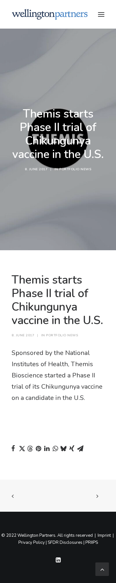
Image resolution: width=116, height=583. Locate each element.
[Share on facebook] (13, 448)
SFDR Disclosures (65, 542)
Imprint (104, 535)
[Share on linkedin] (47, 448)
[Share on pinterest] (38, 448)
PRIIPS (91, 542)
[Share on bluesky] (63, 448)
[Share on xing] (72, 448)
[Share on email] (80, 448)
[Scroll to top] (102, 568)
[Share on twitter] (21, 448)
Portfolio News (75, 169)
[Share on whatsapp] (55, 448)
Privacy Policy (31, 542)
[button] (101, 14)
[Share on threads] (30, 449)
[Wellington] (50, 14)
